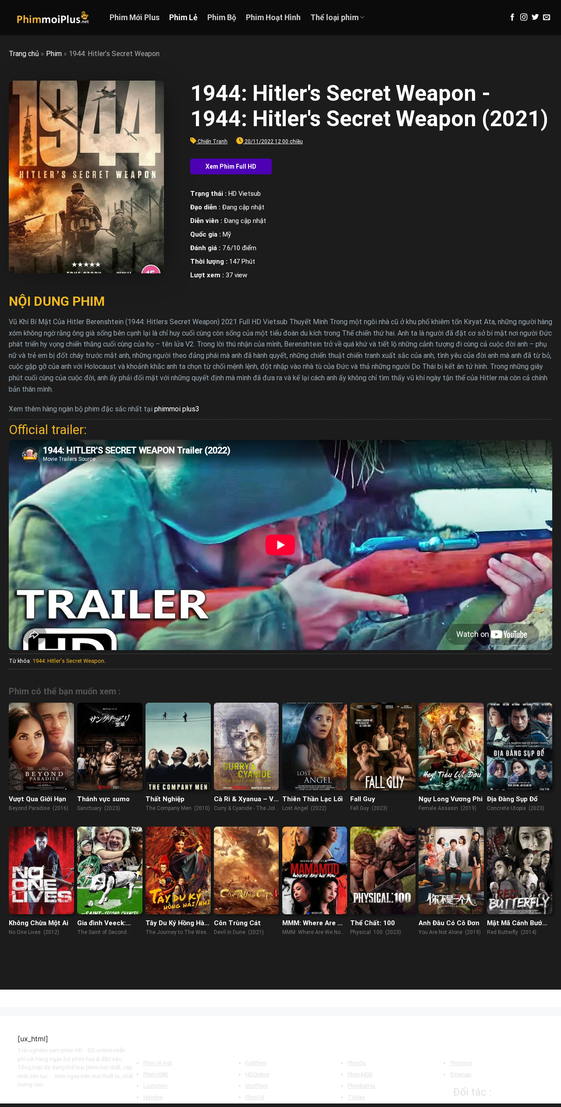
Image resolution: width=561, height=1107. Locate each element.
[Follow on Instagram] (523, 17)
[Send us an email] (546, 17)
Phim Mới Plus (135, 17)
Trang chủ (24, 54)
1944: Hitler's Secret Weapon (68, 661)
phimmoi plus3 (176, 409)
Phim (54, 54)
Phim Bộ (221, 17)
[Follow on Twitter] (535, 17)
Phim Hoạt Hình (273, 17)
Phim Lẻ (183, 17)
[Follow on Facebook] (512, 17)
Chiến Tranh (212, 141)
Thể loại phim (334, 17)
